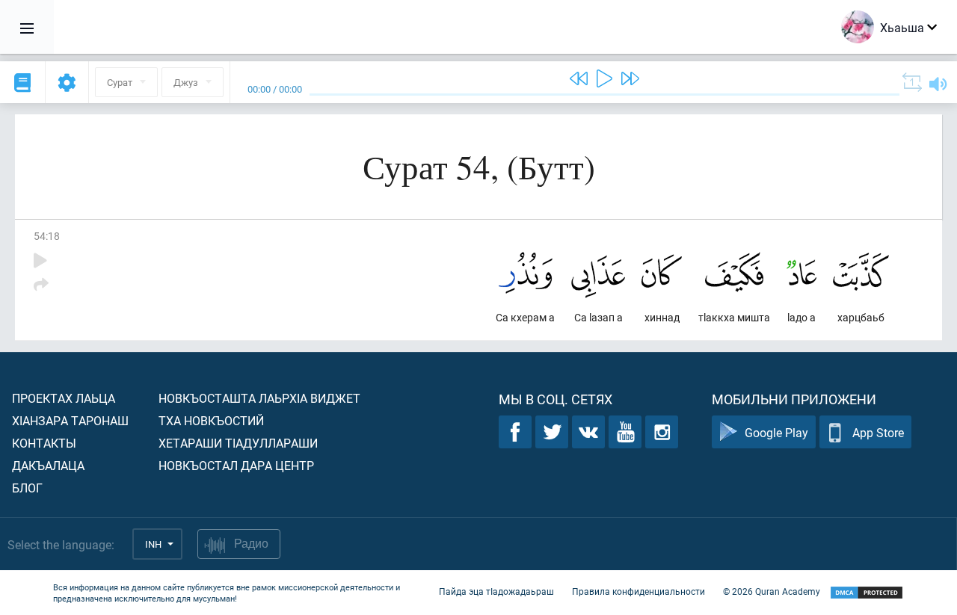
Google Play (776, 432)
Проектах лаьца (63, 398)
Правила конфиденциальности (638, 591)
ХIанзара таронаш (70, 420)
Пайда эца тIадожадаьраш (496, 591)
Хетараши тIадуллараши (238, 443)
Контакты (44, 443)
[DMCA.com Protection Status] (866, 593)
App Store (878, 432)
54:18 (47, 236)
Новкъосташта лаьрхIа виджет (259, 398)
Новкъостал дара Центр (236, 465)
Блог (27, 487)
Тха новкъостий (211, 420)
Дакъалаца (48, 465)
